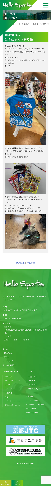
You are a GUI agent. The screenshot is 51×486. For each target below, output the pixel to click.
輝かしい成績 (31, 408)
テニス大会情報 (32, 400)
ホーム (11, 24)
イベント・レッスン (12, 401)
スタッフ (8, 388)
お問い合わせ (8, 353)
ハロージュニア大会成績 (35, 404)
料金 (6, 396)
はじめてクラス (34, 388)
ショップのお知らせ (12, 380)
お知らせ (6, 357)
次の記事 (31, 263)
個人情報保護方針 (9, 365)
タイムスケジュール (12, 405)
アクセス (8, 384)
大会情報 (29, 396)
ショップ (8, 376)
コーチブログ (24, 24)
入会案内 (8, 392)
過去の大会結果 (32, 412)
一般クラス (32, 376)
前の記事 (20, 263)
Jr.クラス (31, 380)
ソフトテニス (33, 384)
